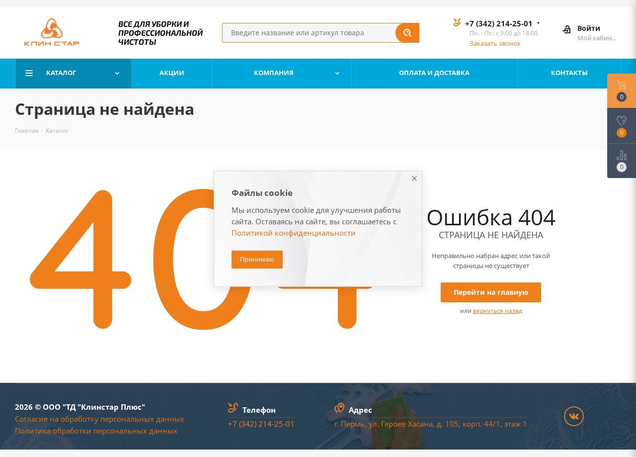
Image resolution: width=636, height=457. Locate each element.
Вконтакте (574, 416)
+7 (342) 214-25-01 (499, 23)
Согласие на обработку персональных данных (99, 419)
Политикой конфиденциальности (294, 233)
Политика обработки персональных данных (96, 431)
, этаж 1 (513, 424)
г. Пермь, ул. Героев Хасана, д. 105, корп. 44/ (415, 424)
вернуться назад (497, 310)
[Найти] (407, 33)
